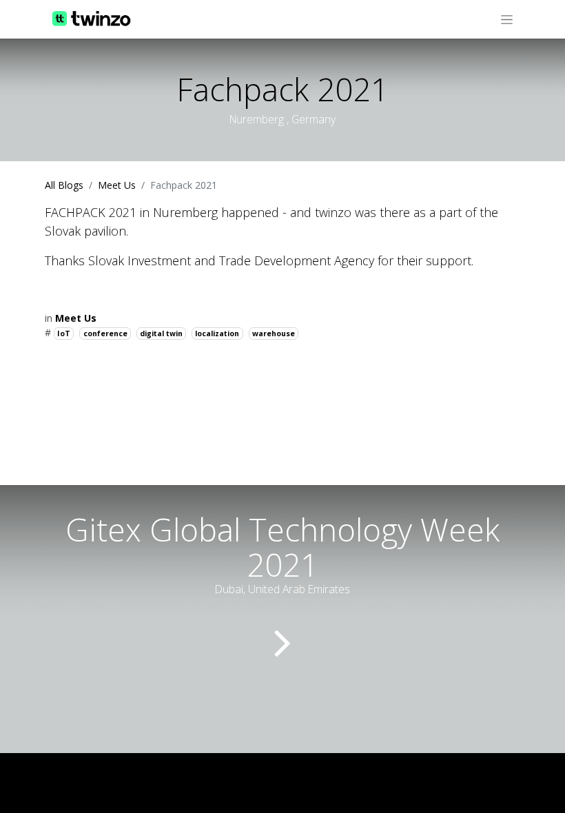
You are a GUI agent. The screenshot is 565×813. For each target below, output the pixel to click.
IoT (63, 333)
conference (105, 333)
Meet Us (117, 185)
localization (217, 333)
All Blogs (64, 185)
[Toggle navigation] (506, 19)
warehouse (273, 333)
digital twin (161, 333)
